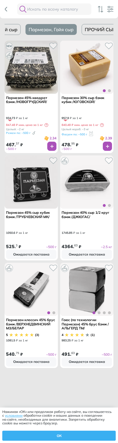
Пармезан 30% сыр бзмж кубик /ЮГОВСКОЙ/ (83, 100)
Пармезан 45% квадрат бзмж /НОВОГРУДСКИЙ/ (26, 100)
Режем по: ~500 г (18, 133)
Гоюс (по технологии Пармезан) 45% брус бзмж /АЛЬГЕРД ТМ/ (85, 324)
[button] (46, 125)
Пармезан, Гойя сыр (51, 29)
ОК (59, 436)
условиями (14, 415)
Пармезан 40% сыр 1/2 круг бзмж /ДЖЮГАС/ (85, 215)
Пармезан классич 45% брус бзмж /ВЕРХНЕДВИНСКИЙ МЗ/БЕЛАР (30, 324)
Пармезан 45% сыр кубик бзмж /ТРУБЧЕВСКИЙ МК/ (28, 215)
